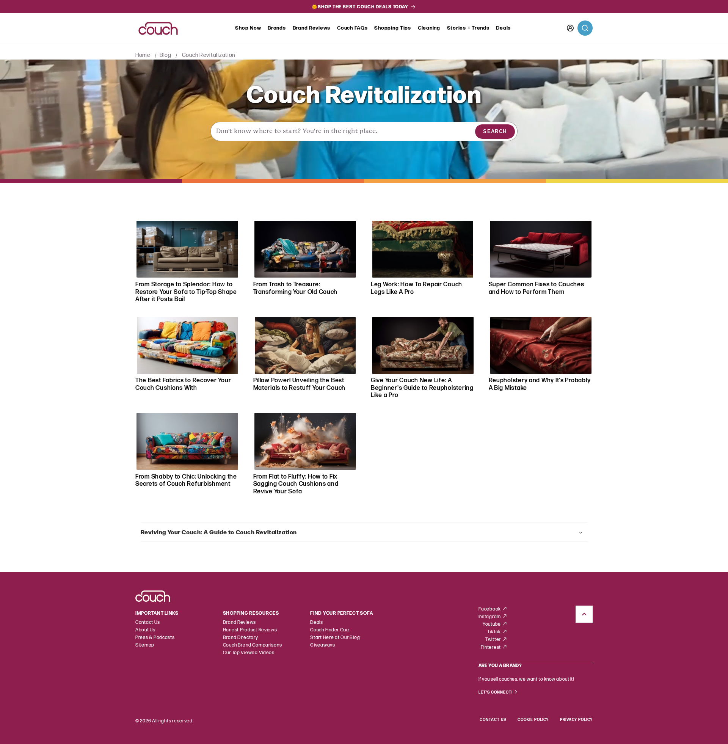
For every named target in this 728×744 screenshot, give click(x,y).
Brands (277, 28)
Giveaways (322, 645)
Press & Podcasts (155, 637)
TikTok (494, 632)
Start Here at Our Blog (335, 637)
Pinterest (491, 647)
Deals (503, 28)
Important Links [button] (157, 613)
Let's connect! (496, 692)
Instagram (490, 617)
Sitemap (144, 645)
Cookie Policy (533, 719)
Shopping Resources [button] (251, 613)
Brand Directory (240, 637)
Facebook (490, 609)
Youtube (492, 624)
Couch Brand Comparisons (252, 645)
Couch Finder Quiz (330, 630)
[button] (248, 28)
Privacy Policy (576, 719)
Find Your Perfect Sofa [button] (341, 613)
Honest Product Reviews (250, 630)
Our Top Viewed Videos (249, 653)
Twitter (493, 639)
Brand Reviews (311, 28)
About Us (145, 630)
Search (495, 131)
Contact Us (147, 622)
